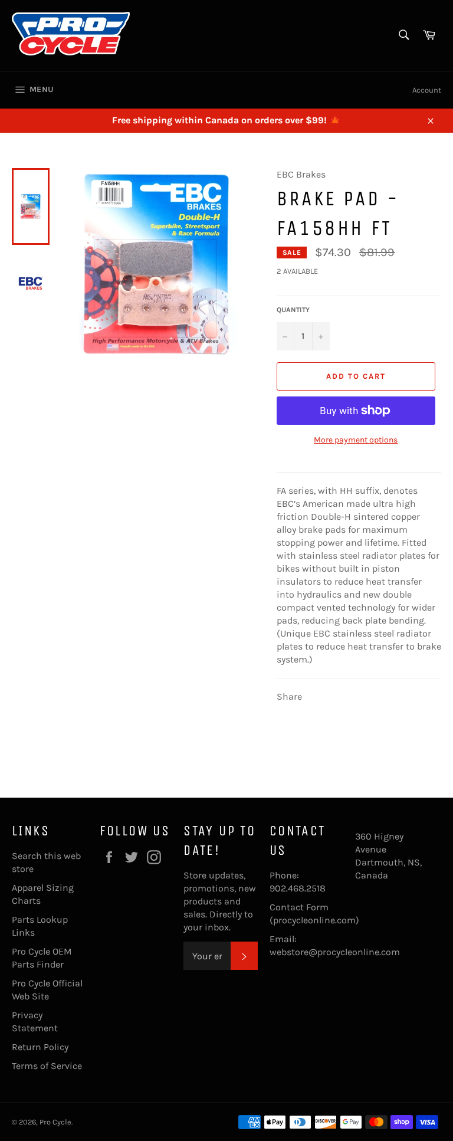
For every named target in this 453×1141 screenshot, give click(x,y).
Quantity (293, 310)
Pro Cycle (55, 1121)
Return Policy (40, 1047)
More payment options (356, 440)
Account (426, 90)
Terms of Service (47, 1065)
